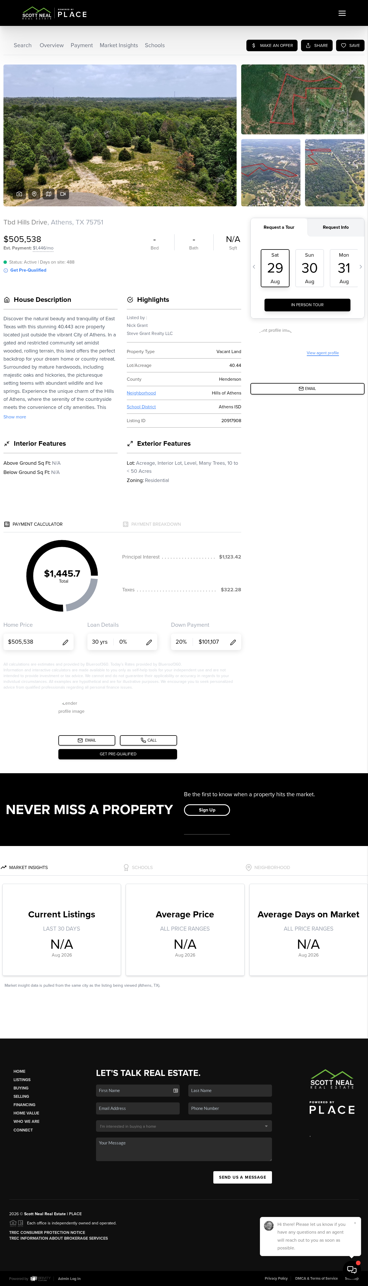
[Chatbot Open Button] (352, 1270)
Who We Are (26, 1121)
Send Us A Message (242, 1177)
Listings (22, 1079)
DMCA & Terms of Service (316, 1278)
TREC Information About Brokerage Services (58, 1238)
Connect (23, 1130)
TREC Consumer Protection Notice (47, 1232)
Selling (21, 1096)
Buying (21, 1088)
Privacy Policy (276, 1278)
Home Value (26, 1113)
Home (19, 1071)
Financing (24, 1104)
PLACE (75, 1213)
